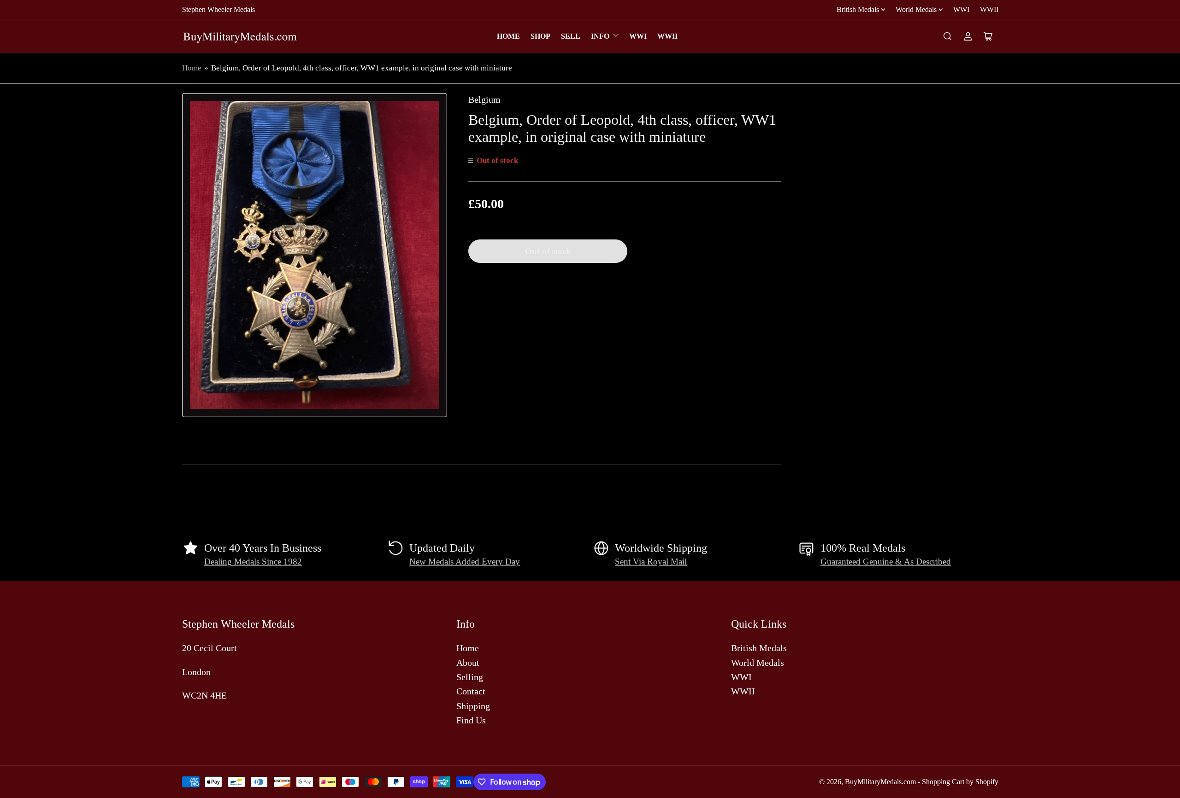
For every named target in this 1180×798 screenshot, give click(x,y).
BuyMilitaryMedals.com (880, 782)
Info (600, 36)
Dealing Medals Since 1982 (253, 561)
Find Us (471, 720)
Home (508, 36)
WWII (989, 9)
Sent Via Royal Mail (651, 561)
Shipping (473, 706)
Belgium (484, 99)
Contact (470, 691)
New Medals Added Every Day (464, 561)
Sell (570, 36)
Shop (540, 36)
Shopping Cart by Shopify (960, 782)
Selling (469, 677)
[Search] (948, 36)
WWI (961, 9)
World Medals (916, 9)
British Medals (858, 9)
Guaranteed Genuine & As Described (885, 561)
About (467, 663)
